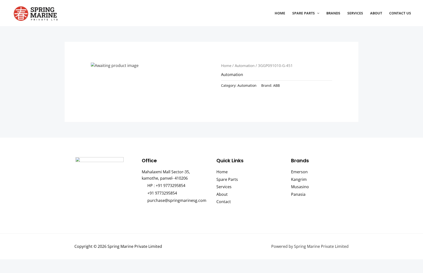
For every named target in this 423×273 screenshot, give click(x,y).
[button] (317, 13)
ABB (276, 85)
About (376, 13)
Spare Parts (303, 13)
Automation (245, 65)
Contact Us (400, 13)
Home (280, 13)
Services (355, 13)
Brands (333, 13)
